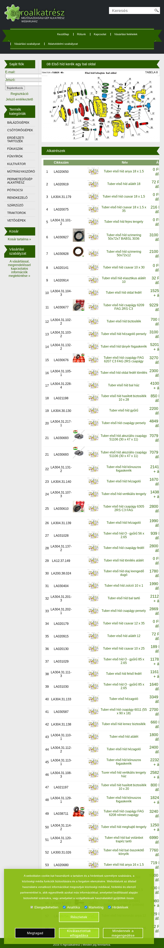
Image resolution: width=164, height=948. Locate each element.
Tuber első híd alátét (123, 736)
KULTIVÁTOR (16, 164)
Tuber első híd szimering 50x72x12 (123, 253)
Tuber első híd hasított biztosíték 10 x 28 (123, 397)
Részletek (79, 917)
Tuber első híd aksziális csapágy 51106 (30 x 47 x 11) (124, 437)
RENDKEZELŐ (17, 197)
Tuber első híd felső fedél (124, 673)
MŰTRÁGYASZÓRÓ (21, 171)
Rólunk (81, 34)
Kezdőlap (63, 34)
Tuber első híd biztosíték (124, 321)
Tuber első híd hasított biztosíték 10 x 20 (123, 786)
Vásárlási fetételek (125, 34)
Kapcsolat (100, 34)
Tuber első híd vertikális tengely (123, 494)
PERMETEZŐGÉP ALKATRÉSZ (19, 180)
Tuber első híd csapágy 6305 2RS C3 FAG (123, 508)
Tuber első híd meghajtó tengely (123, 827)
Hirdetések (120, 907)
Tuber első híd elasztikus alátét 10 (124, 279)
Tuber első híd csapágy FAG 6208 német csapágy (124, 813)
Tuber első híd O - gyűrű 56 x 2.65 (123, 535)
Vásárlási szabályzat (27, 43)
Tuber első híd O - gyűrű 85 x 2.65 (123, 661)
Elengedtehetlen (46, 907)
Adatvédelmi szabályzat (63, 43)
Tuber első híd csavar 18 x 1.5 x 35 (123, 209)
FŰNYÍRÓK (15, 156)
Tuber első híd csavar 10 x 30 (124, 267)
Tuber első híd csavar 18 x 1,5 (124, 196)
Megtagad (35, 933)
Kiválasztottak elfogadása (79, 933)
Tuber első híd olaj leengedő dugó (124, 572)
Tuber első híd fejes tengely (123, 221)
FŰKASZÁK (15, 148)
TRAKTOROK (16, 213)
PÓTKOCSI (15, 190)
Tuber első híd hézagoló (124, 481)
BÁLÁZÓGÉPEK (18, 122)
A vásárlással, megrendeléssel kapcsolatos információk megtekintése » (19, 268)
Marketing (96, 907)
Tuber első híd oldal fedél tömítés (123, 372)
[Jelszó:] (23, 83)
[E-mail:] (23, 76)
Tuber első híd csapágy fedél (123, 548)
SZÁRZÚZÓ (15, 205)
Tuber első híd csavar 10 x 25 (124, 648)
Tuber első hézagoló (123, 699)
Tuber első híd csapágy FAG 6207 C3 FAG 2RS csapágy (124, 359)
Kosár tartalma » (19, 239)
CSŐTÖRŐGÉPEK (20, 130)
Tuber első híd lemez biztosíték (124, 724)
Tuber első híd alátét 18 (123, 184)
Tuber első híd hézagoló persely (123, 334)
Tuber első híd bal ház (123, 385)
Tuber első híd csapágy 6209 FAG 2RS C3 (123, 306)
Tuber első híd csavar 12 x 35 (124, 623)
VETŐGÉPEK (16, 220)
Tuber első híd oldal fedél (124, 292)
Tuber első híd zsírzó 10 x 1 (123, 585)
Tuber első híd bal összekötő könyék (123, 852)
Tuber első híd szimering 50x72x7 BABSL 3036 (123, 236)
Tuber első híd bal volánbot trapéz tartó (124, 839)
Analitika (73, 907)
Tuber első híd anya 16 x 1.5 (124, 864)
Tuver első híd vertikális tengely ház (123, 774)
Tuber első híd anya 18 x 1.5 (124, 171)
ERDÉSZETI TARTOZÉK (15, 139)
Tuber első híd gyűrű (123, 410)
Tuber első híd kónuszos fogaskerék (123, 468)
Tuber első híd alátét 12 (123, 636)
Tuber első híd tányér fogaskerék (124, 346)
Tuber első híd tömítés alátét (124, 560)
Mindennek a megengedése (123, 933)
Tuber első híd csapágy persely (124, 423)
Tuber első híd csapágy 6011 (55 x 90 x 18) (124, 711)
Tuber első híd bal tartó (124, 598)
